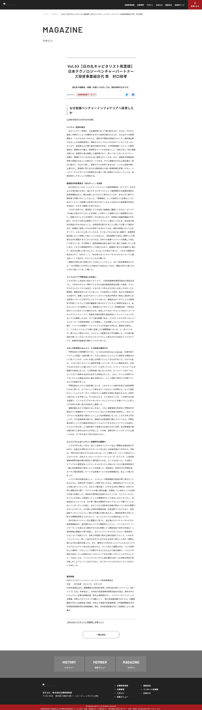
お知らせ (159, 5)
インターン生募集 (150, 689)
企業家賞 (140, 5)
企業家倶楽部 (129, 5)
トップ (45, 14)
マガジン (150, 5)
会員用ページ (179, 5)
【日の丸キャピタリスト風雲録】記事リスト (85, 622)
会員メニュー (122, 696)
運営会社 (168, 5)
